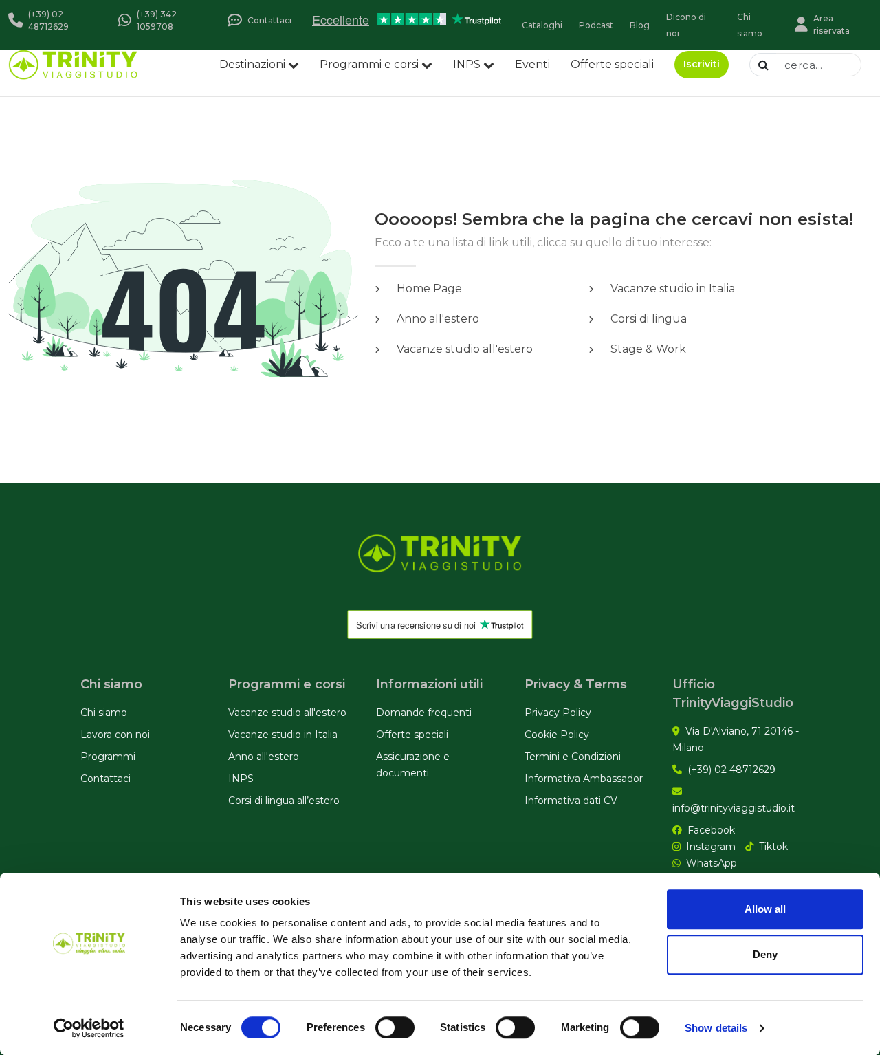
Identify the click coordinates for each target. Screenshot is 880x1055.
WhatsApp (711, 863)
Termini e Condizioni (573, 756)
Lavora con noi (115, 734)
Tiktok (773, 846)
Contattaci (105, 778)
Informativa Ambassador (584, 778)
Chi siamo (103, 712)
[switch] (395, 1027)
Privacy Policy (558, 712)
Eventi (532, 64)
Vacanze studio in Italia (283, 734)
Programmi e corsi (369, 64)
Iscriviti (701, 64)
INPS (467, 64)
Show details (716, 1028)
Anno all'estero (263, 756)
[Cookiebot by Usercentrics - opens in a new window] (89, 1028)
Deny (765, 954)
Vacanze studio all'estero (287, 712)
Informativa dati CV (571, 800)
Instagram (711, 846)
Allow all (765, 909)
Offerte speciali (612, 64)
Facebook (711, 830)
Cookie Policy (557, 734)
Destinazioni (252, 64)
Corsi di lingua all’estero (284, 800)
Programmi (107, 756)
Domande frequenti (424, 712)
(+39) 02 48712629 (732, 769)
